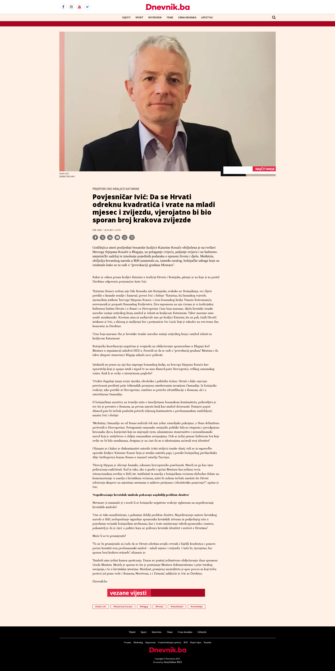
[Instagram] (71, 7)
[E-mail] (117, 237)
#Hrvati (159, 606)
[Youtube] (79, 7)
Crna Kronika (187, 17)
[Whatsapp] (124, 237)
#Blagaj (144, 606)
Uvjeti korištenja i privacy (169, 642)
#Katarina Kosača (122, 606)
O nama (127, 642)
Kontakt (207, 642)
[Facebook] (63, 7)
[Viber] (132, 237)
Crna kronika (185, 632)
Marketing (138, 642)
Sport (139, 17)
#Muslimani (177, 606)
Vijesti (126, 17)
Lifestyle (207, 17)
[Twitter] (87, 7)
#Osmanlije (197, 606)
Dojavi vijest (195, 642)
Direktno (98, 281)
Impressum (150, 642)
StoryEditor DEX (173, 662)
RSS (186, 642)
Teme (169, 17)
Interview (155, 17)
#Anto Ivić (100, 606)
